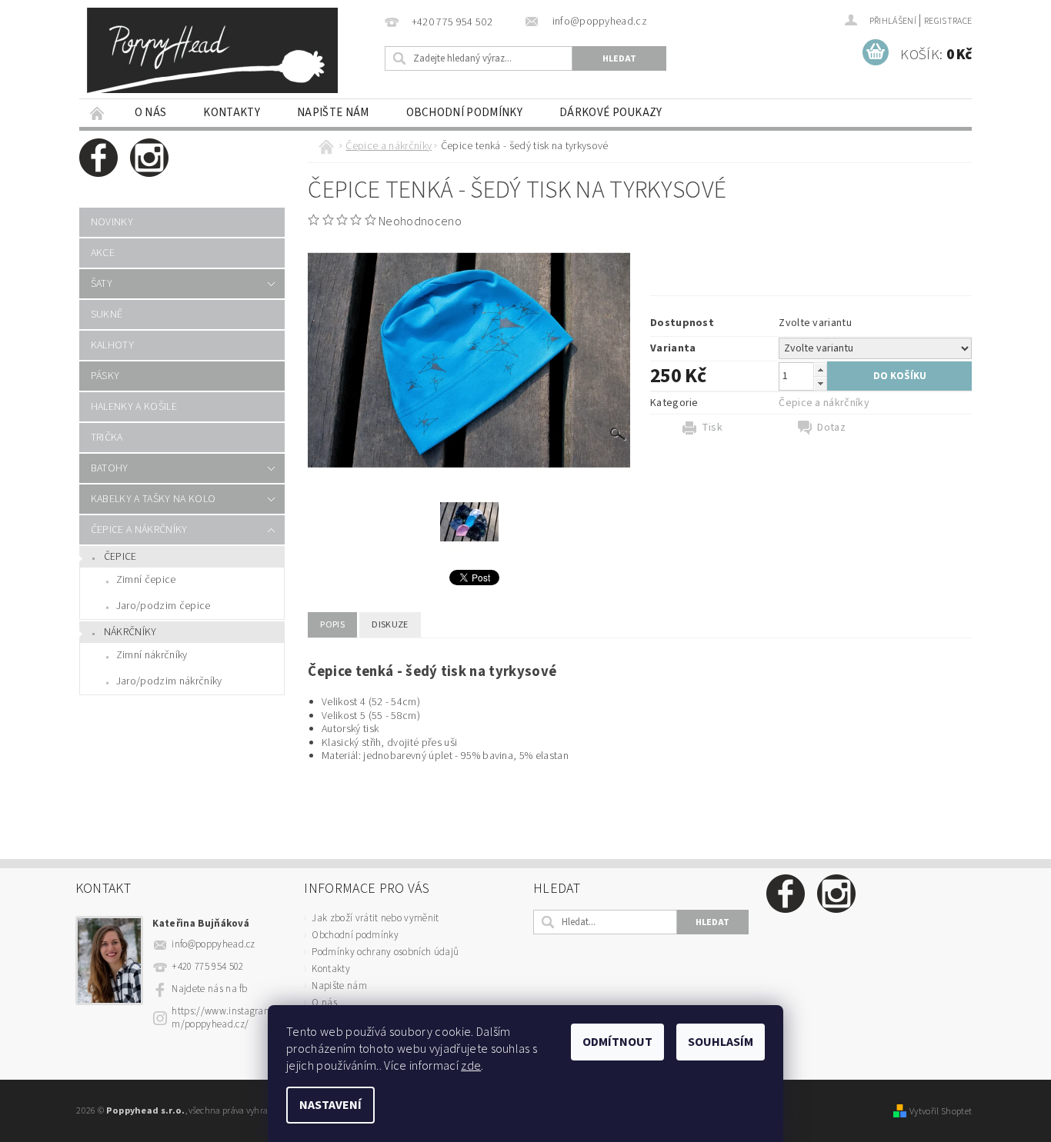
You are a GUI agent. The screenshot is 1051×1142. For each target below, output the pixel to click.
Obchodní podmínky (464, 113)
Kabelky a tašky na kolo (153, 499)
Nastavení (330, 1105)
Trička (107, 437)
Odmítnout (617, 1042)
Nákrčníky (130, 632)
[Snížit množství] (820, 383)
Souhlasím (720, 1042)
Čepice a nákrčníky (139, 530)
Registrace (948, 21)
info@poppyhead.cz (213, 944)
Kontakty (231, 113)
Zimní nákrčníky (152, 655)
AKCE (103, 253)
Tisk (712, 427)
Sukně (107, 314)
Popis (332, 624)
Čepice (120, 556)
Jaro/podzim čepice (163, 606)
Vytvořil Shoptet (940, 1111)
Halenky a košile (134, 407)
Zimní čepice (146, 580)
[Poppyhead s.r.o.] (212, 50)
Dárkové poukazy (610, 113)
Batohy (109, 468)
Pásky (105, 376)
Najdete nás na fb (209, 989)
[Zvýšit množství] (820, 369)
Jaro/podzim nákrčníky (169, 681)
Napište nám (333, 113)
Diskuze (390, 624)
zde (471, 1065)
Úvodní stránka (97, 112)
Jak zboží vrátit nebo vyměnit (375, 918)
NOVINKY (112, 222)
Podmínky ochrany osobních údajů (385, 952)
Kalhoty (112, 345)
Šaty (101, 283)
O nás (151, 113)
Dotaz (831, 427)
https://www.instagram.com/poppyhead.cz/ (228, 1017)
